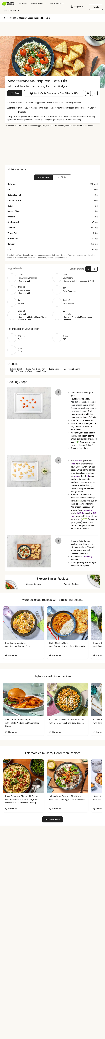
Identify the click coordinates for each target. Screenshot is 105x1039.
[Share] (95, 93)
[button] (78, 7)
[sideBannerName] (52, 146)
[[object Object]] (88, 93)
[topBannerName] (52, 29)
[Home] (4, 18)
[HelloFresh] (8, 4)
